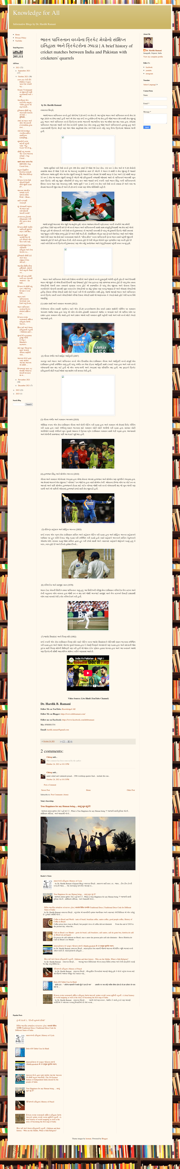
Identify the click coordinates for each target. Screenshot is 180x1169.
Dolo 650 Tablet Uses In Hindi (65, 982)
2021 (18, 67)
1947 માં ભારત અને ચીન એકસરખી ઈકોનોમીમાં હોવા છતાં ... (25, 124)
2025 (18, 393)
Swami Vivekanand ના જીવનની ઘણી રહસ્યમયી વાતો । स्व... (25, 93)
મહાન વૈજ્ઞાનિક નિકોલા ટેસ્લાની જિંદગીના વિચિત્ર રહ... (25, 173)
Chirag (49, 757)
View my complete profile (153, 56)
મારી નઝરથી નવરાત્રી (22, 201)
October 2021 (23, 76)
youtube (149, 70)
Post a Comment (50, 785)
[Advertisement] (88, 81)
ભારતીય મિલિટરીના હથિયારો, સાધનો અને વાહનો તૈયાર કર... (25, 269)
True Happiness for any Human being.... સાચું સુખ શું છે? (66, 806)
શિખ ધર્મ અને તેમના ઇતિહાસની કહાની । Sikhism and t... (25, 329)
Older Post (131, 790)
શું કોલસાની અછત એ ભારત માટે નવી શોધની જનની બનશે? (25, 209)
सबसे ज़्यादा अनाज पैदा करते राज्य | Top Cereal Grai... (25, 163)
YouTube (18, 41)
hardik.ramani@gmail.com (58, 729)
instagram (149, 73)
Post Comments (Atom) (60, 794)
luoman (88, 1138)
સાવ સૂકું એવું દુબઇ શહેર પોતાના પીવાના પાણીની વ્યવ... (25, 351)
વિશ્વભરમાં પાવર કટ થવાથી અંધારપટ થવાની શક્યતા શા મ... (25, 371)
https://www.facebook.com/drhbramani (78, 719)
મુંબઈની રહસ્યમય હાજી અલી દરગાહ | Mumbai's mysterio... (25, 340)
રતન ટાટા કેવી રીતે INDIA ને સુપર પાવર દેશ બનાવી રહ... (25, 82)
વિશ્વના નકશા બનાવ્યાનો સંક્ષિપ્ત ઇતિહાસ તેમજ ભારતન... (25, 320)
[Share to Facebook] (68, 741)
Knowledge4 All (68, 709)
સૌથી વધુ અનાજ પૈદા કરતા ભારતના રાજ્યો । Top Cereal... (25, 154)
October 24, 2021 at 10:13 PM (58, 764)
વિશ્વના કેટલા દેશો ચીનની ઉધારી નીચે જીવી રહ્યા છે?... (24, 183)
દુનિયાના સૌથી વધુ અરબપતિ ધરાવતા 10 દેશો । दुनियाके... (25, 113)
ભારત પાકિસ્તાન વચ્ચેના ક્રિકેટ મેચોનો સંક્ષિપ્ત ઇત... (24, 310)
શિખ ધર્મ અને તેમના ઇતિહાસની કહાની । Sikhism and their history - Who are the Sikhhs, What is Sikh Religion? (86, 959)
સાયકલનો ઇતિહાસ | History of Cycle (68, 881)
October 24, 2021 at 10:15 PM (58, 779)
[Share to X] (66, 741)
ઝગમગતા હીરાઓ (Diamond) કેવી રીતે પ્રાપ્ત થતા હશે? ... (24, 220)
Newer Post (45, 790)
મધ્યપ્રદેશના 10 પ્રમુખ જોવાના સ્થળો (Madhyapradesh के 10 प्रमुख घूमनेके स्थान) (84, 946)
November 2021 (24, 379)
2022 (18, 390)
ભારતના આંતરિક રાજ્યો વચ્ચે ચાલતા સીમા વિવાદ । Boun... (24, 193)
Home (88, 790)
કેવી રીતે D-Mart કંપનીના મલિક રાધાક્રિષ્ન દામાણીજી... (24, 134)
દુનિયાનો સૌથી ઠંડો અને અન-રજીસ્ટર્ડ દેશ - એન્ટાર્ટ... (25, 258)
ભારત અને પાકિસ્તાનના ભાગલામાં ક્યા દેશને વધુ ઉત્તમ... (25, 299)
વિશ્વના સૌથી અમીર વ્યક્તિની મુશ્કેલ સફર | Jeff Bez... (25, 229)
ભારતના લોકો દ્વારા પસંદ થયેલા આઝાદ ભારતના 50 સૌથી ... (24, 361)
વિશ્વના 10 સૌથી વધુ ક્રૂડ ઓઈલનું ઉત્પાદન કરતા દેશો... (25, 289)
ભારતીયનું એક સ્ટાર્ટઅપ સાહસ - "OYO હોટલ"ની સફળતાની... (25, 103)
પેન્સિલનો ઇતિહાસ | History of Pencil (68, 968)
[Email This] (61, 741)
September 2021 (24, 70)
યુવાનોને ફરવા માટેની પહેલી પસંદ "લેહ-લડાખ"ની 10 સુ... (25, 144)
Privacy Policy (20, 37)
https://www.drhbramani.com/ (73, 714)
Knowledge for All (36, 12)
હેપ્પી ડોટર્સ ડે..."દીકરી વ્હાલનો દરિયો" (31, 1020)
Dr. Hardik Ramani (154, 50)
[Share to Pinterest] (71, 741)
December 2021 (24, 385)
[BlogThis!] (63, 741)
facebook (149, 67)
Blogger (105, 1138)
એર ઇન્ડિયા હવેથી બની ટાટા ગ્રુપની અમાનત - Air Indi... (25, 279)
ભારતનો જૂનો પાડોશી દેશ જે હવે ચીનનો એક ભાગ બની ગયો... (25, 238)
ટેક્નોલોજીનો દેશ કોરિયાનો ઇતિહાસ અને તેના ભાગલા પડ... (25, 248)
